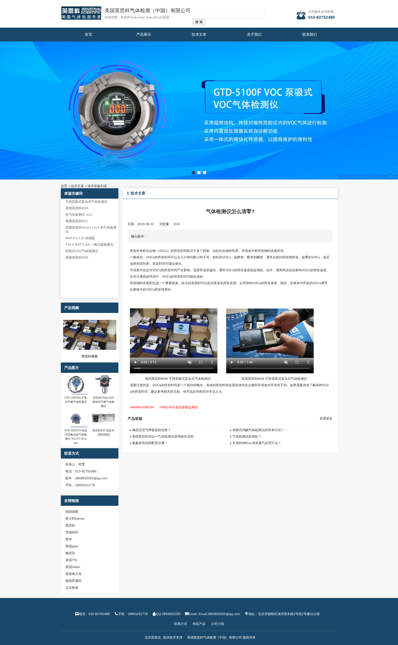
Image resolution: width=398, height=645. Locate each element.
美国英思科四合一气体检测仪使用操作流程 (162, 436)
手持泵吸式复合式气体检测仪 (86, 201)
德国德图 (71, 511)
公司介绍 (217, 624)
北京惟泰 (71, 587)
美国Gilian (72, 567)
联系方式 (180, 624)
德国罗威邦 (73, 581)
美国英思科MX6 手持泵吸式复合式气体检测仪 (178, 378)
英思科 (70, 525)
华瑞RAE (71, 532)
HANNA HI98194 (142, 407)
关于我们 (254, 34)
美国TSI (71, 560)
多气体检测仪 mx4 (78, 214)
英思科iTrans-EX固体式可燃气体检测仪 (103, 402)
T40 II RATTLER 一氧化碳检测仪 (89, 244)
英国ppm (71, 546)
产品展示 (143, 34)
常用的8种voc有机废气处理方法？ (256, 443)
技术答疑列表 (97, 186)
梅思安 (70, 553)
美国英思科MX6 (76, 257)
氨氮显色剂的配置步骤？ (150, 443)
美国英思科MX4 (76, 208)
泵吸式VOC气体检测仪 (81, 251)
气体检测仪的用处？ (246, 436)
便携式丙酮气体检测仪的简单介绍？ (258, 430)
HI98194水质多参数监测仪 (179, 407)
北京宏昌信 (153, 637)
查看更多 (326, 418)
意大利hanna (74, 518)
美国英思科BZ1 (76, 221)
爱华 (68, 539)
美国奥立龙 (73, 574)
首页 (88, 34)
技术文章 (199, 34)
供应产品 (199, 624)
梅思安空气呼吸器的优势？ (151, 430)
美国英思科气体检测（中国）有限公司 (148, 10)
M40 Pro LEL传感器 (80, 238)
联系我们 (309, 34)
